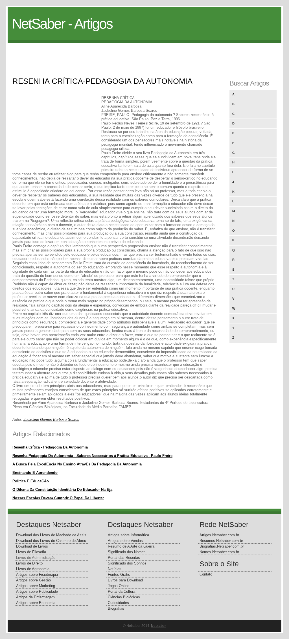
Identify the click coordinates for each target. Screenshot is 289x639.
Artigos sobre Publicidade (37, 591)
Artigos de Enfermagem (35, 597)
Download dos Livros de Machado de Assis (51, 535)
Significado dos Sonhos (127, 563)
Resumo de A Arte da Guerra (131, 546)
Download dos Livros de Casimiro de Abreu (51, 541)
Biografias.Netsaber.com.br (222, 546)
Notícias (114, 569)
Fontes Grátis (119, 574)
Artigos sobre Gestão (33, 580)
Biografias (116, 608)
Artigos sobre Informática (128, 535)
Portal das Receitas (124, 557)
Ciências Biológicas (124, 597)
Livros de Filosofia (31, 552)
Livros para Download (125, 580)
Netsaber (158, 626)
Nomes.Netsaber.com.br (219, 552)
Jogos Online (118, 586)
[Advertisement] (144, 56)
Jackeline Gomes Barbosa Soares (51, 419)
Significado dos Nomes (127, 552)
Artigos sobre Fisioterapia (37, 574)
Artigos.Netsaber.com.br (219, 535)
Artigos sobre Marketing (35, 586)
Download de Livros (32, 546)
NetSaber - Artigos (62, 24)
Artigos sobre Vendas (125, 541)
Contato (206, 574)
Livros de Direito (29, 563)
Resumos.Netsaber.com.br (221, 541)
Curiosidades (118, 603)
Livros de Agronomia (32, 569)
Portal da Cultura (121, 591)
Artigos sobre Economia (35, 603)
